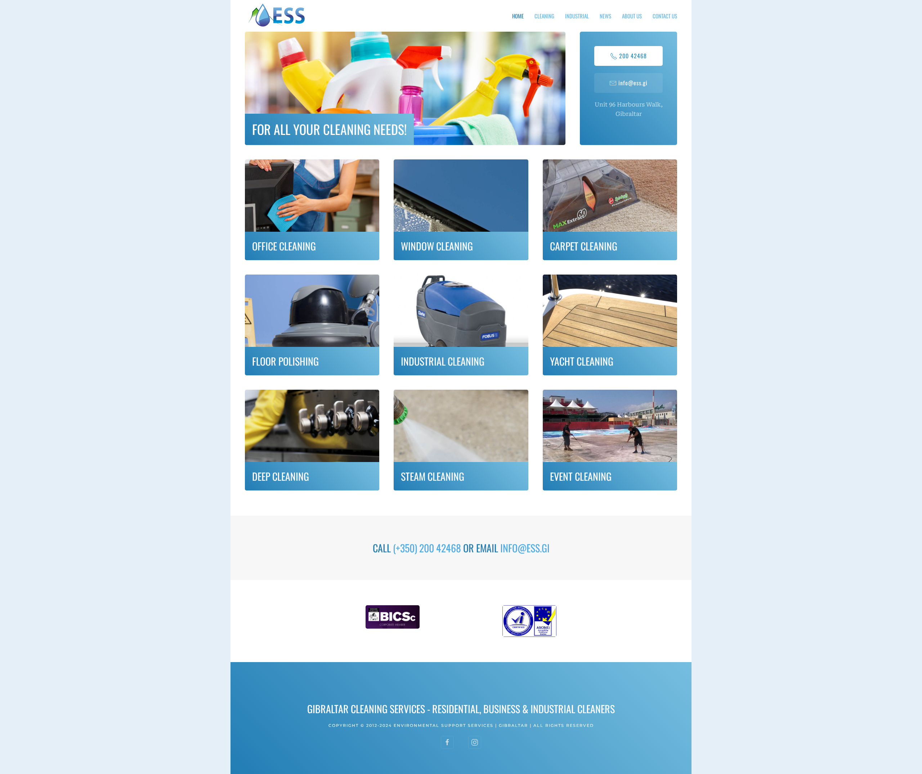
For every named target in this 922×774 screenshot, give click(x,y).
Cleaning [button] (544, 16)
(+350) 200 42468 (427, 547)
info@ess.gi (633, 82)
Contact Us (665, 16)
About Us (632, 16)
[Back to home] (277, 16)
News (605, 16)
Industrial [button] (577, 16)
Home (518, 16)
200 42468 (633, 55)
